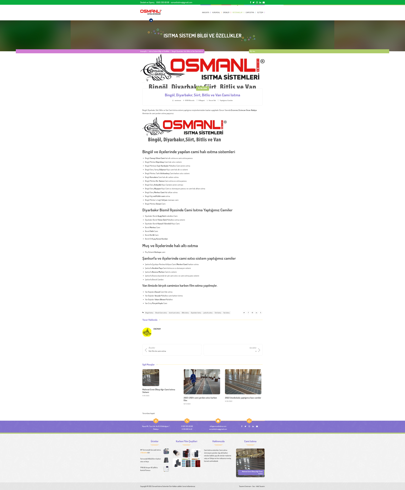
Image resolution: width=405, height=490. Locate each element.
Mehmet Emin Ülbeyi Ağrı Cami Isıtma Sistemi (158, 390)
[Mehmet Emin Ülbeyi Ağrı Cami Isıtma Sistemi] (250, 463)
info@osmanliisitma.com (218, 426)
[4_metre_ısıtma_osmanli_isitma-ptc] (196, 462)
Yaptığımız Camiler (226, 100)
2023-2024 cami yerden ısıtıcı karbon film (200, 399)
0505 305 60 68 (162, 2)
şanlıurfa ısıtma (207, 313)
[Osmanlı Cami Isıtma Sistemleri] (151, 12)
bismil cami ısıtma (174, 313)
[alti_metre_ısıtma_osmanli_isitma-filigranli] (186, 462)
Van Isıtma (226, 313)
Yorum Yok (212, 100)
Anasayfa (143, 51)
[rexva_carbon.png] (196, 453)
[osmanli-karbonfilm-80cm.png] (177, 453)
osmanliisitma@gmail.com (181, 2)
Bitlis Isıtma (185, 313)
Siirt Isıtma (218, 313)
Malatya (254, 110)
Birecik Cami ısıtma (161, 313)
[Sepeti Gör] (151, 20)
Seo (253, 486)
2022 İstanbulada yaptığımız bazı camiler (243, 397)
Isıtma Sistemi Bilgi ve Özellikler (159, 51)
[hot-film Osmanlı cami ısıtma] (177, 462)
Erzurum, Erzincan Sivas (240, 110)
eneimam (178, 100)
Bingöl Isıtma (149, 313)
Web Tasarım (260, 486)
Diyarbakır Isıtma (196, 313)
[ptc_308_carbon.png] (186, 453)
